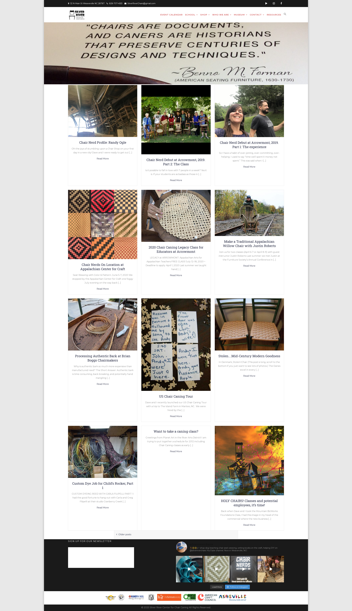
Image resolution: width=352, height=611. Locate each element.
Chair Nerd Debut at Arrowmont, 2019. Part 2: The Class (175, 162)
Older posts (124, 534)
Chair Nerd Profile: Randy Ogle (102, 142)
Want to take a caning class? (176, 431)
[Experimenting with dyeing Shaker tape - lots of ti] (189, 569)
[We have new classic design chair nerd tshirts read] (243, 569)
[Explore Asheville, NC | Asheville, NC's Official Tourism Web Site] (232, 597)
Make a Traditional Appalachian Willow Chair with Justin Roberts (249, 243)
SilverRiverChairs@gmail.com (141, 3)
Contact (256, 14)
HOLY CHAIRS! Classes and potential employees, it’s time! (249, 503)
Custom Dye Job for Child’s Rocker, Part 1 (102, 485)
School (190, 14)
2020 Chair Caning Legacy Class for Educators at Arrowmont (176, 249)
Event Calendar (171, 14)
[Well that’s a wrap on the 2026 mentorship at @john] (271, 569)
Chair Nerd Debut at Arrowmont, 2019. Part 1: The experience (249, 144)
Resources (274, 14)
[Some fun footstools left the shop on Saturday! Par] (216, 569)
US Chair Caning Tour (176, 396)
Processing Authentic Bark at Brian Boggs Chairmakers (102, 358)
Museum (239, 14)
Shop (203, 14)
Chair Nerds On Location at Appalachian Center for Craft (102, 266)
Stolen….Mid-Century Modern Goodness (249, 356)
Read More (103, 158)
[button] (285, 14)
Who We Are (220, 14)
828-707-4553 (115, 3)
